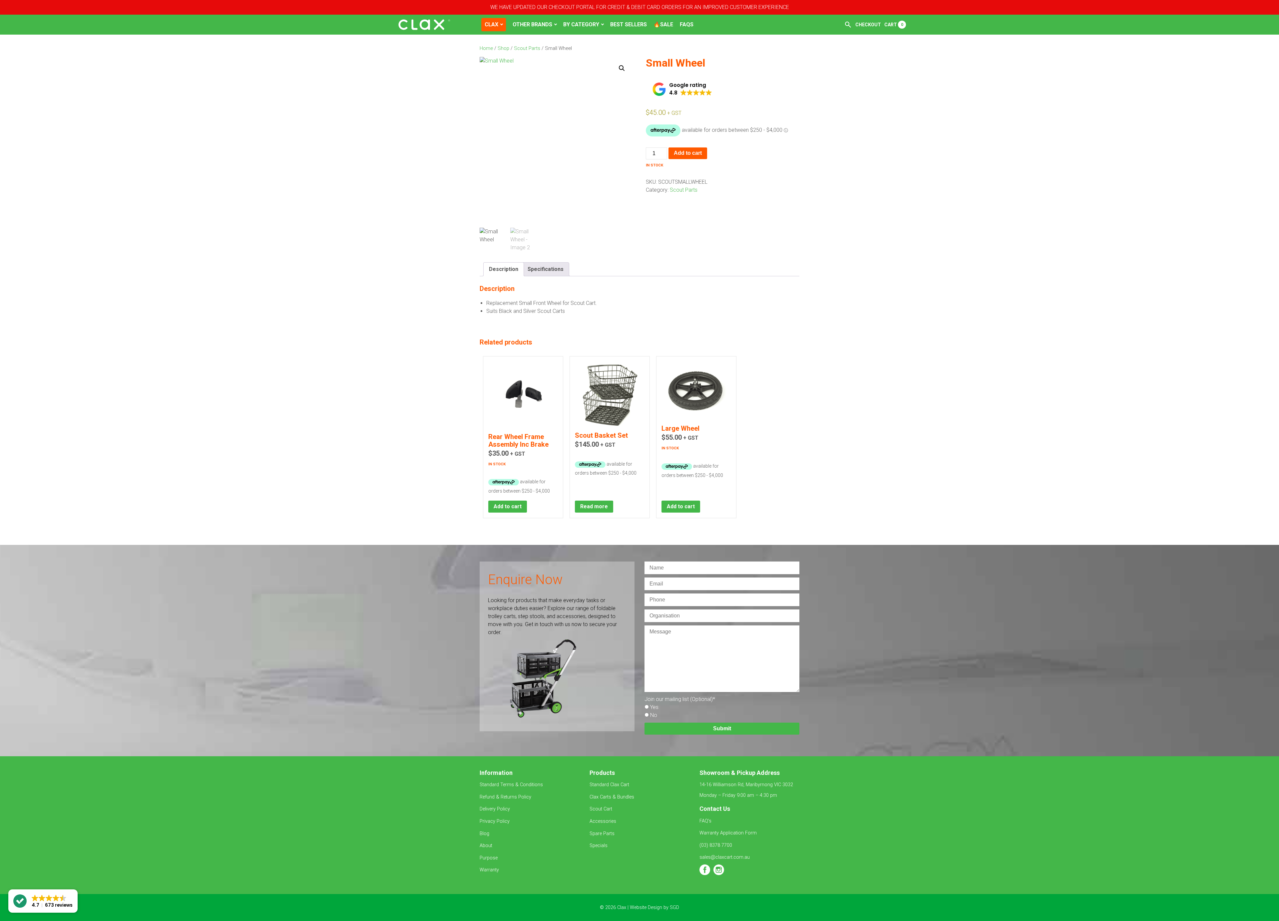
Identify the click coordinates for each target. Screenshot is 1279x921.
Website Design (646, 907)
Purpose (489, 858)
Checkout (868, 24)
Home (486, 48)
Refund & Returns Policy (505, 797)
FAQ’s (705, 821)
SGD (674, 907)
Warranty (489, 870)
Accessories (603, 821)
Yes (654, 707)
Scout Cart (601, 809)
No (653, 715)
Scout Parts (527, 48)
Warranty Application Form (728, 833)
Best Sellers (628, 24)
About (486, 845)
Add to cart (688, 153)
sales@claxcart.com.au (724, 857)
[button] (622, 68)
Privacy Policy (495, 821)
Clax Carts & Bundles (612, 797)
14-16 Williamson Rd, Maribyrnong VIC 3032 (746, 785)
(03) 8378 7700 (715, 845)
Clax (491, 24)
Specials (599, 845)
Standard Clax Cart (610, 785)
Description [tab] (503, 269)
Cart (893, 24)
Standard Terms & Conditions (512, 785)
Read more (594, 506)
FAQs (686, 24)
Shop (503, 48)
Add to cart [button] (508, 506)
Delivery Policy (495, 809)
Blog (484, 833)
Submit (722, 728)
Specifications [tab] (546, 269)
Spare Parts (602, 833)
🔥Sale (663, 24)
